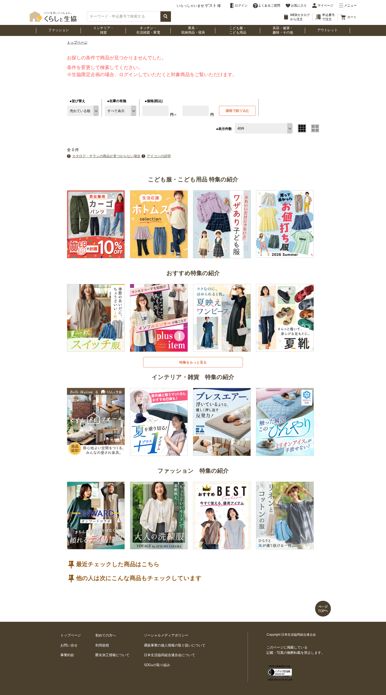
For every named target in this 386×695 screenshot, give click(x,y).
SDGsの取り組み (157, 665)
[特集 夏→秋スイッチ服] (96, 348)
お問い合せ (68, 645)
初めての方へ (105, 635)
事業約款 (67, 655)
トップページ (77, 42)
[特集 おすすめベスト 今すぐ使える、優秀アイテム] (222, 546)
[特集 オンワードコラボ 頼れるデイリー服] (96, 546)
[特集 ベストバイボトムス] (159, 255)
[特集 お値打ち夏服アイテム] (285, 254)
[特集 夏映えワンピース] (222, 348)
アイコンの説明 (159, 156)
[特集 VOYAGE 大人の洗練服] (159, 546)
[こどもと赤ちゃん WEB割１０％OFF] (96, 255)
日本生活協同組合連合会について (169, 655)
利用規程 (102, 645)
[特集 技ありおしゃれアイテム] (222, 255)
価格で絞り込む (237, 111)
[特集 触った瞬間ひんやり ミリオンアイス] (285, 452)
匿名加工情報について (112, 655)
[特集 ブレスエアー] (222, 452)
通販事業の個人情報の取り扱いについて (174, 645)
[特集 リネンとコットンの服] (285, 546)
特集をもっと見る (193, 362)
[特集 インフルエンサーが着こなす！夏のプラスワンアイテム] (159, 348)
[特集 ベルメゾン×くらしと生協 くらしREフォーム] (96, 452)
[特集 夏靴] (285, 348)
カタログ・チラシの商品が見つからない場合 (106, 156)
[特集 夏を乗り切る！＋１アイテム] (159, 452)
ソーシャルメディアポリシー (166, 635)
